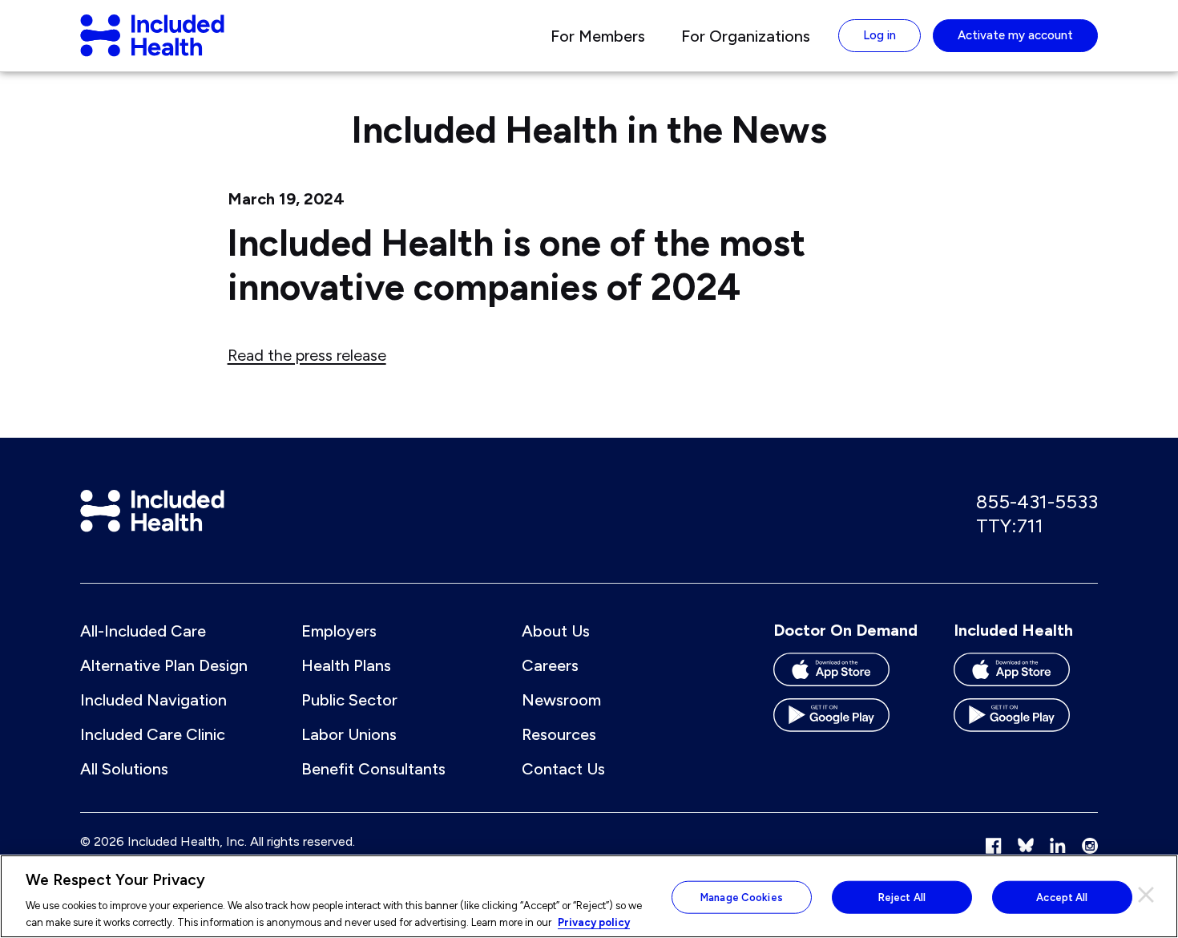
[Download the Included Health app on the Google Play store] (1026, 721)
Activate (1015, 35)
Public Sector (349, 700)
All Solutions (124, 768)
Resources (559, 734)
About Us (556, 631)
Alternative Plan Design (164, 665)
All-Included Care (143, 631)
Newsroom (561, 700)
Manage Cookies (741, 898)
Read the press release (307, 355)
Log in (879, 35)
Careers (550, 665)
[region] (589, 896)
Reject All (902, 898)
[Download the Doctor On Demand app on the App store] (845, 675)
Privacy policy (594, 922)
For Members (598, 36)
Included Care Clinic (152, 734)
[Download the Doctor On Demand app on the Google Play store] (845, 721)
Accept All (1061, 898)
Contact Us (563, 768)
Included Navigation (153, 700)
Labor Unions (349, 734)
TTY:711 (1009, 525)
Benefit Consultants (373, 768)
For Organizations (745, 36)
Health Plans (346, 665)
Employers (339, 631)
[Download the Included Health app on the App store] (1026, 675)
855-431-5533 (1037, 501)
